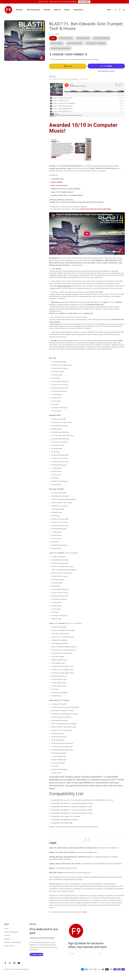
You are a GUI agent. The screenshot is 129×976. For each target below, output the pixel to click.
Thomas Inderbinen (64, 286)
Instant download (72, 79)
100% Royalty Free (33, 10)
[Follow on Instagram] (14, 963)
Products (19, 10)
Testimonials (78, 10)
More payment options (106, 71)
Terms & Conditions (11, 932)
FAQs (6, 928)
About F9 (57, 10)
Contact (67, 10)
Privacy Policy (9, 946)
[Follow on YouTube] (19, 963)
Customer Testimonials (12, 942)
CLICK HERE (84, 2)
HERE (85, 912)
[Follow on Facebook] (5, 963)
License (7, 935)
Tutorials (47, 10)
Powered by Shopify (22, 969)
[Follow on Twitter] (10, 963)
